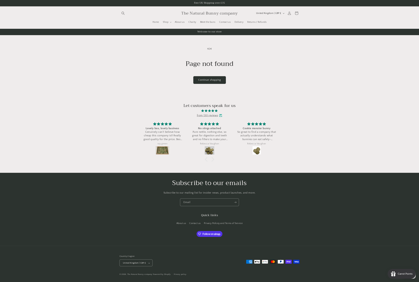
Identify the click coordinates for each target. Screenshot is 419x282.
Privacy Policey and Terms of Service (223, 223)
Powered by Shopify (162, 274)
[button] (123, 13)
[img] (209, 110)
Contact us (195, 223)
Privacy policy (180, 274)
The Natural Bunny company (140, 274)
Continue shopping (209, 79)
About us (181, 223)
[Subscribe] (235, 202)
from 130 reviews (207, 115)
